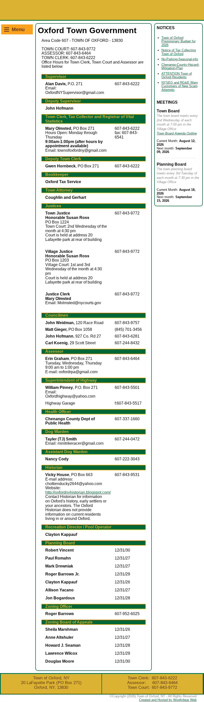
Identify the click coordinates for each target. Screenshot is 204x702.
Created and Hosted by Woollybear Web (168, 700)
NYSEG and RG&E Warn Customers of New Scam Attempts (179, 86)
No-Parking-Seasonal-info (179, 59)
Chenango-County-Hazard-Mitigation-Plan (180, 66)
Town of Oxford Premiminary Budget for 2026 (178, 41)
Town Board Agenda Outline (177, 133)
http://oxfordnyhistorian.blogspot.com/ (78, 492)
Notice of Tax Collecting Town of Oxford (178, 52)
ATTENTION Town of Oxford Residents (176, 75)
